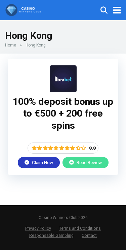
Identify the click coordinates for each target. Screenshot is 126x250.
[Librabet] (63, 90)
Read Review (89, 162)
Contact (89, 235)
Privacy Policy (38, 228)
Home (10, 45)
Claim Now (42, 162)
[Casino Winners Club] (23, 9)
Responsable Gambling (51, 235)
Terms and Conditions (80, 228)
